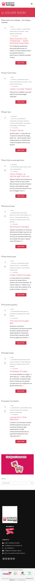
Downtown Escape (19, 227)
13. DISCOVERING (24, 407)
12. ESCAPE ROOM (26, 29)
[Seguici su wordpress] (11, 559)
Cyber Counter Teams (21, 89)
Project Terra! (17, 130)
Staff (12, 27)
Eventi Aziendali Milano (18, 578)
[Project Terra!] (17, 112)
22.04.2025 (15, 86)
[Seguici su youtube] (14, 559)
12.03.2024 (15, 171)
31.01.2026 (15, 36)
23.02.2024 (15, 224)
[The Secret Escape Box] (17, 305)
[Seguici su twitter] (9, 559)
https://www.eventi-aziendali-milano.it (14, 553)
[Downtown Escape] (17, 206)
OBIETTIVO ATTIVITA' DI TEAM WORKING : (19, 215)
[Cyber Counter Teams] (17, 73)
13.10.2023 (15, 318)
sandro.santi (14, 116)
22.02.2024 (15, 272)
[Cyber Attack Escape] (17, 257)
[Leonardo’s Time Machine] (17, 401)
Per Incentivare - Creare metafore (21, 267)
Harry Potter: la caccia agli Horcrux (19, 175)
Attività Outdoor (13, 31)
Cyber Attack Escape (20, 275)
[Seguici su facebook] (4, 559)
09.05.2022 (15, 414)
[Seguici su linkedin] (6, 559)
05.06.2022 (15, 368)
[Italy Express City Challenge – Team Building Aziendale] (17, 21)
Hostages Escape (18, 371)
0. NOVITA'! (13, 79)
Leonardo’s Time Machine (18, 418)
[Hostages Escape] (17, 353)
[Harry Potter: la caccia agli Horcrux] (17, 160)
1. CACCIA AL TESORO (16, 29)
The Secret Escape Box (19, 322)
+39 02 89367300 (9, 548)
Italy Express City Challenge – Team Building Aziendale (19, 40)
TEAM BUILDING (18, 33)
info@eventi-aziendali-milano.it (12, 550)
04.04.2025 (15, 127)
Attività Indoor (20, 121)
